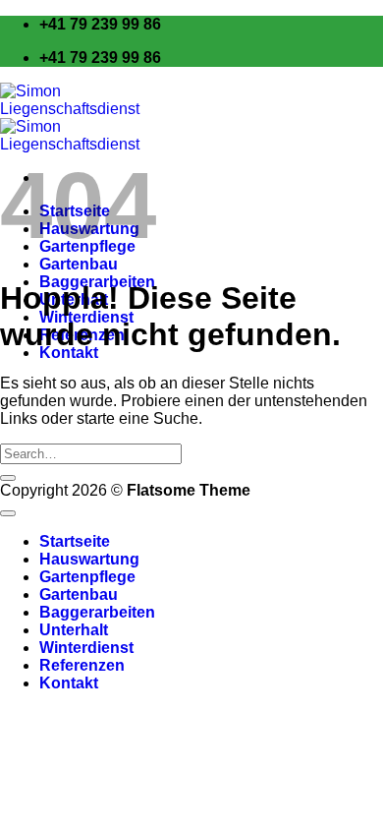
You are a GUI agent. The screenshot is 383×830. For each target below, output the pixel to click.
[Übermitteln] (8, 478)
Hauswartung (89, 559)
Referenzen (82, 665)
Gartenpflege (87, 576)
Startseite (74, 541)
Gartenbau (78, 264)
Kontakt (68, 683)
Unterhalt (73, 630)
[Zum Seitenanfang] (8, 513)
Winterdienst (86, 647)
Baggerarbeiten (97, 612)
